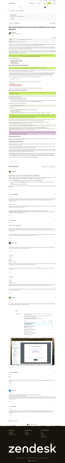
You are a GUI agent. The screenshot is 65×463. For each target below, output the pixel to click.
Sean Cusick (13, 32)
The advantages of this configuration (16, 60)
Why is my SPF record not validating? (32, 157)
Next (37, 424)
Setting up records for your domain (16, 61)
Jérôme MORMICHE (14, 194)
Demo (54, 3)
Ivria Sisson (13, 297)
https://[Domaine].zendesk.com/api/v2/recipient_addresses (18, 211)
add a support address (37, 101)
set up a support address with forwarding (47, 72)
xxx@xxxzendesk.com (45, 380)
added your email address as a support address (42, 44)
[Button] (12, 161)
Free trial (49, 3)
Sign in (44, 3)
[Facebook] (53, 23)
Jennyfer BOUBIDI (14, 372)
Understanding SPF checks (15, 63)
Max (12, 255)
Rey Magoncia (13, 171)
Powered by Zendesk (34, 460)
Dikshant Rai (13, 390)
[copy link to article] (55, 23)
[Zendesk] (32, 448)
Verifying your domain (14, 62)
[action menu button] (55, 171)
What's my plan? (54, 37)
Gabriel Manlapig (18, 225)
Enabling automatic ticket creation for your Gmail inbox (31, 56)
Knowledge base (31, 3)
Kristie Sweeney (12, 225)
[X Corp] (52, 23)
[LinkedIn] (50, 23)
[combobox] (45, 167)
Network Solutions (12, 97)
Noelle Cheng (13, 220)
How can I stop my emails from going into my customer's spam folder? (43, 155)
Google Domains (19, 97)
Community (39, 3)
